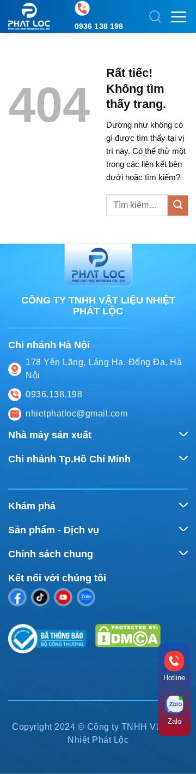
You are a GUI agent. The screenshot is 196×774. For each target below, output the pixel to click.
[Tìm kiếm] (155, 16)
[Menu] (178, 16)
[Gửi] (178, 205)
